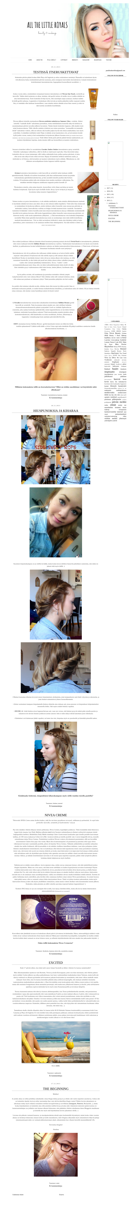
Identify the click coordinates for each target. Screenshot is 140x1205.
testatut (65, 395)
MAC (120, 342)
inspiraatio (109, 371)
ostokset (113, 397)
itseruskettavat (52, 395)
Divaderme (107, 331)
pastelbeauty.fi (122, 397)
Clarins (124, 329)
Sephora (106, 351)
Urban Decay (108, 355)
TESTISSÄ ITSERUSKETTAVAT (55, 72)
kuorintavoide (108, 384)
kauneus (59, 395)
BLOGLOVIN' (86, 60)
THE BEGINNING (56, 1089)
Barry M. (123, 325)
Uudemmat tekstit (17, 1194)
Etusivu (61, 1194)
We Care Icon (121, 358)
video (124, 416)
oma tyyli (123, 395)
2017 (108, 188)
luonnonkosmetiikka (110, 388)
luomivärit (122, 386)
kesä (124, 379)
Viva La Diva (110, 358)
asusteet (106, 362)
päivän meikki (119, 402)
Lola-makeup (115, 340)
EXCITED (56, 962)
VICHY (115, 355)
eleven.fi (124, 362)
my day (111, 395)
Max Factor (120, 344)
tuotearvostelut (110, 412)
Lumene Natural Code (111, 342)
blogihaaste (115, 362)
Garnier (124, 331)
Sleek (124, 351)
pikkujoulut (116, 399)
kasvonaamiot (107, 379)
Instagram (72, 1103)
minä (57, 1183)
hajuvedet (107, 366)
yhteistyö (122, 418)
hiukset (55, 803)
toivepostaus (122, 409)
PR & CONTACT (51, 60)
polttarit (124, 399)
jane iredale (118, 374)
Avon (111, 325)
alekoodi (117, 360)
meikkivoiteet (122, 393)
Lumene (123, 340)
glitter (124, 364)
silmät (113, 404)
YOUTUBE (109, 60)
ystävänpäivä (108, 420)
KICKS (113, 338)
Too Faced (123, 353)
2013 (108, 200)
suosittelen (64, 951)
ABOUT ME (39, 60)
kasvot (117, 379)
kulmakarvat (122, 382)
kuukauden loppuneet (119, 384)
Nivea (111, 349)
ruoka (106, 405)
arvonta (124, 360)
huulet (115, 368)
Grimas (124, 333)
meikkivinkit (109, 393)
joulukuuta (112, 203)
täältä (58, 1066)
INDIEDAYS (75, 60)
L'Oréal (123, 338)
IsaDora (107, 338)
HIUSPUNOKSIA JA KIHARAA (55, 411)
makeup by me (122, 388)
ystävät (115, 420)
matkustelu (57, 1073)
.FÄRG (106, 325)
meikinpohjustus (121, 390)
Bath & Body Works (110, 327)
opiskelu (107, 397)
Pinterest (80, 1103)
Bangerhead (117, 324)
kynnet (106, 386)
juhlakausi (108, 376)
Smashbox (107, 353)
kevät (106, 382)
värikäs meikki (110, 418)
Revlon (117, 349)
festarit (113, 364)
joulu (124, 374)
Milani (116, 346)
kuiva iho (58, 951)
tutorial (60, 803)
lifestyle (113, 386)
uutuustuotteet (120, 414)
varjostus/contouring (110, 416)
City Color (116, 329)
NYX (119, 346)
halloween (116, 366)
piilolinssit (107, 399)
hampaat (123, 366)
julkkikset (123, 376)
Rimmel (123, 349)
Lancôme (107, 340)
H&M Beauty (109, 335)
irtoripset (122, 372)
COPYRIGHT (64, 60)
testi (49, 832)
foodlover (119, 364)
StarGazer (115, 353)
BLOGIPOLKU (97, 60)
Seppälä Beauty (116, 351)
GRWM (118, 331)
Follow (115, 114)
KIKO (118, 338)
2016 (108, 191)
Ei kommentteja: (55, 398)
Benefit (119, 327)
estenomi (107, 364)
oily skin (117, 395)
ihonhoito (46, 951)
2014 (108, 197)
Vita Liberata (122, 355)
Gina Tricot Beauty (112, 333)
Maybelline (108, 347)
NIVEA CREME (56, 815)
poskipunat (107, 402)
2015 (108, 194)
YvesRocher (108, 360)
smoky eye (122, 405)
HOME (30, 60)
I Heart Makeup (120, 335)
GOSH (113, 331)
